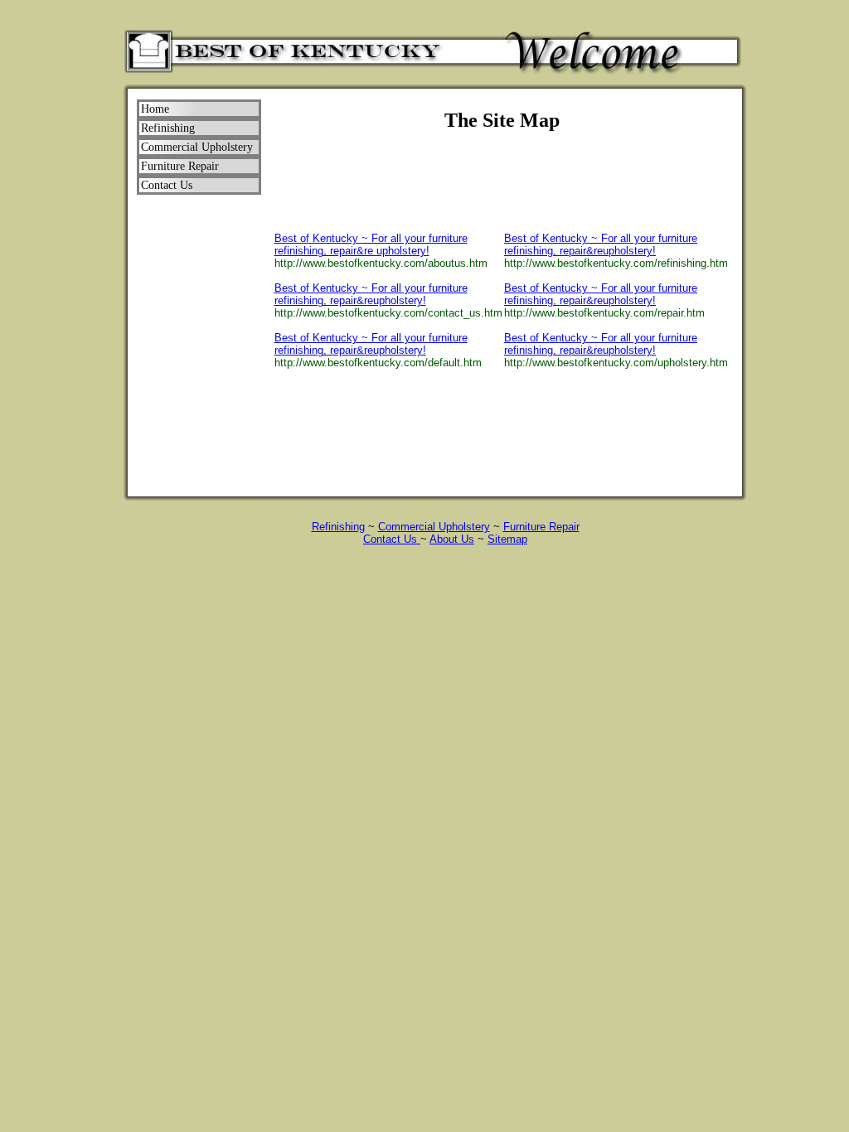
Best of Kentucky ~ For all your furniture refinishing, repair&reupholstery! (371, 294)
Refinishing (338, 526)
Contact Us (391, 539)
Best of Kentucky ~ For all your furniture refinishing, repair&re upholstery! (371, 244)
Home (155, 109)
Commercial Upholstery (434, 526)
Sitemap (507, 539)
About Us (451, 539)
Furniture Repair (541, 526)
